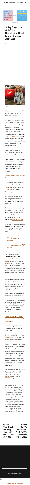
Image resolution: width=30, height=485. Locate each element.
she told (11, 337)
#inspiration (19, 397)
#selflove (12, 410)
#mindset (16, 403)
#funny (6, 396)
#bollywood (12, 391)
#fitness (12, 394)
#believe (22, 389)
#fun (20, 394)
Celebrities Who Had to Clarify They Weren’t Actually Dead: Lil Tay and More (14, 319)
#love (14, 401)
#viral (16, 411)
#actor (7, 389)
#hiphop (7, 397)
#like (11, 401)
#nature (22, 404)
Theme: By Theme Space (15, 473)
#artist (13, 389)
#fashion (7, 394)
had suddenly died (17, 219)
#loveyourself (19, 401)
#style (16, 410)
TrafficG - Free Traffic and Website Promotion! (15, 483)
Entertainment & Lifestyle (15, 2)
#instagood (8, 399)
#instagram (14, 399)
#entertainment (9, 392)
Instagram (13, 136)
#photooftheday (9, 408)
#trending (11, 411)
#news (6, 406)
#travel (6, 411)
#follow (16, 394)
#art (10, 389)
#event (15, 392)
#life (19, 399)
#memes (11, 403)
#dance (22, 391)
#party (10, 406)
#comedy (17, 391)
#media (7, 403)
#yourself (20, 411)
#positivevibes (17, 408)
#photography (16, 406)
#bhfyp (6, 391)
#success (20, 410)
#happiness (16, 396)
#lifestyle (7, 401)
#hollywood (12, 397)
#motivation (8, 404)
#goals (10, 396)
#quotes (7, 410)
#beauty (18, 389)
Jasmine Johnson (11, 385)
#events (20, 392)
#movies (14, 404)
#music (18, 404)
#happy (21, 396)
